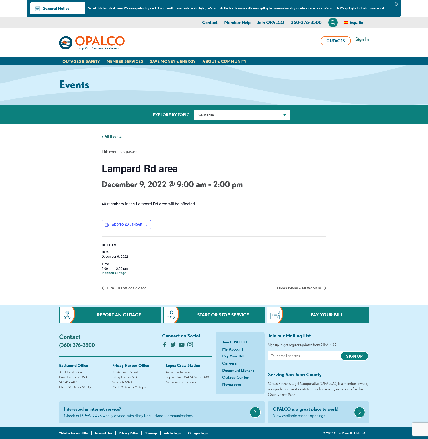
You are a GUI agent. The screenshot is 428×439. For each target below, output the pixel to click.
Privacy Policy (128, 433)
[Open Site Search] (333, 22)
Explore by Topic (171, 114)
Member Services (125, 61)
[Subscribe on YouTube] (182, 345)
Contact (210, 22)
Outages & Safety (81, 61)
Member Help (237, 22)
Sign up (354, 356)
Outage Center (235, 377)
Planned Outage (114, 272)
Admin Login (172, 433)
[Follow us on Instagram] (190, 345)
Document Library (238, 370)
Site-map (151, 433)
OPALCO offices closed (126, 287)
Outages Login (198, 433)
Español (357, 22)
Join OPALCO (270, 22)
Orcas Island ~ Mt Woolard (299, 287)
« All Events (112, 136)
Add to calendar (127, 224)
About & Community (224, 61)
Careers (229, 363)
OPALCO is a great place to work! (306, 412)
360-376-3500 (306, 22)
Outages (335, 41)
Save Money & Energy (173, 61)
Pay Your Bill (327, 314)
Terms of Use (103, 433)
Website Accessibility (73, 433)
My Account (232, 349)
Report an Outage (119, 314)
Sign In (362, 39)
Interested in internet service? (128, 412)
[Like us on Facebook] (165, 345)
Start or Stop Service (223, 314)
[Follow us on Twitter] (173, 345)
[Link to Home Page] (92, 44)
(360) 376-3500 (77, 345)
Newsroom (231, 384)
